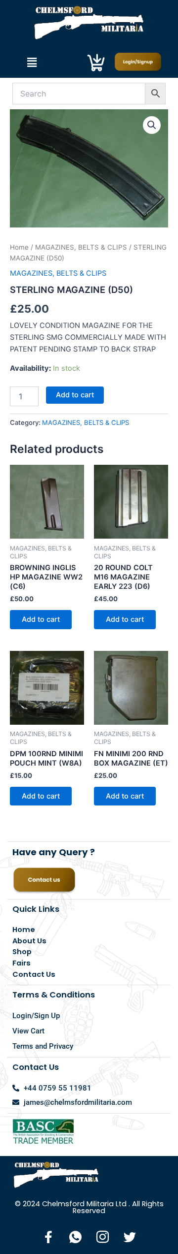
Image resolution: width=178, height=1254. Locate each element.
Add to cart (75, 394)
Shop (22, 952)
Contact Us (33, 974)
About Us (29, 941)
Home (19, 247)
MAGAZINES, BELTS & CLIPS (81, 247)
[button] (31, 62)
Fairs (21, 963)
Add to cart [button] (41, 619)
